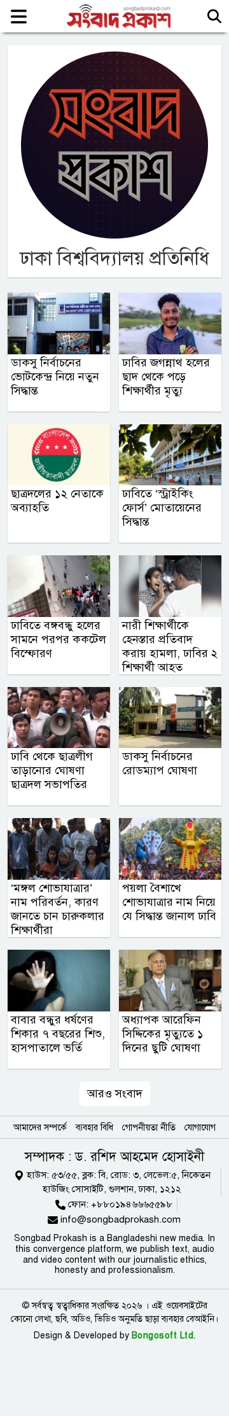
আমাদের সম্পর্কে (40, 1127)
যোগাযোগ (200, 1127)
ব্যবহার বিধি (94, 1127)
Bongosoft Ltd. (164, 1335)
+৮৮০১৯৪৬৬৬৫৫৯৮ (131, 1204)
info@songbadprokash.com (120, 1219)
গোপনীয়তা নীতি (149, 1127)
